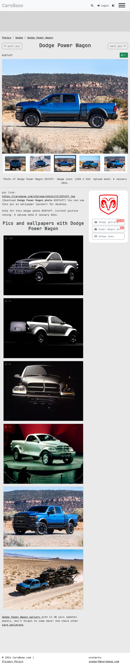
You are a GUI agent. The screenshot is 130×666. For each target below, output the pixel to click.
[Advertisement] (65, 21)
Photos (6, 37)
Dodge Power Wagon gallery (22, 617)
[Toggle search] (92, 5)
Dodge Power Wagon (40, 37)
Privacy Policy (12, 661)
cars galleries (12, 624)
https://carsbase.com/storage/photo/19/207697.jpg (38, 196)
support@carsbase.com (104, 661)
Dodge (19, 37)
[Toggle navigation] (122, 5)
